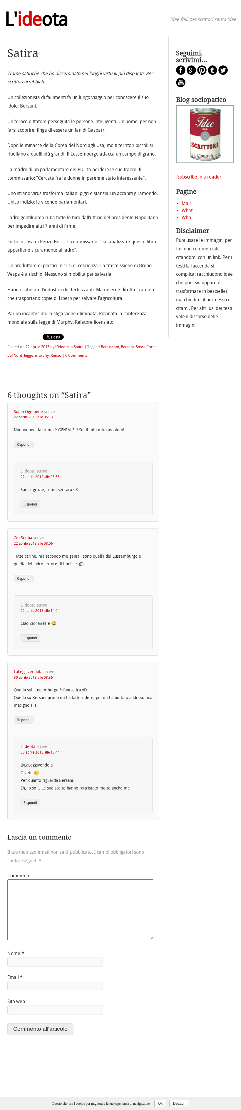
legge (28, 355)
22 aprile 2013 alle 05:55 (40, 477)
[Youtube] (180, 85)
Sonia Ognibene (28, 411)
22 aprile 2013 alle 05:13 (33, 417)
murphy (42, 355)
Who (186, 217)
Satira (78, 347)
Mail (186, 203)
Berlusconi (110, 347)
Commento (19, 875)
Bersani (127, 347)
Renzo (56, 355)
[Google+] (191, 73)
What (187, 210)
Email (15, 977)
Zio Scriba (23, 537)
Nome (15, 953)
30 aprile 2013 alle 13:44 (40, 752)
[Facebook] (180, 73)
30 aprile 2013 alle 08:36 (33, 677)
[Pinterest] (202, 73)
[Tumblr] (212, 73)
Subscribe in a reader (199, 177)
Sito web (16, 1001)
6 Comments (76, 355)
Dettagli (179, 1103)
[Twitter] (223, 73)
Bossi (140, 347)
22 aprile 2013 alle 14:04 (40, 611)
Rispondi (23, 444)
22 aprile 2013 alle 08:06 (33, 543)
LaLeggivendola (28, 671)
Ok (160, 1103)
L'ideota (62, 347)
